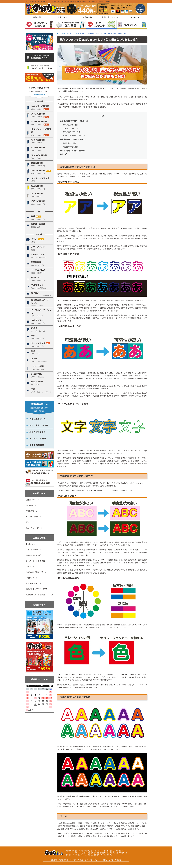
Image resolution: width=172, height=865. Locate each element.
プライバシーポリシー (93, 860)
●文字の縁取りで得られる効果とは (74, 121)
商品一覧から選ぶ (39, 95)
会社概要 (54, 860)
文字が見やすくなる (70, 125)
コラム (74, 33)
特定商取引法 (63, 860)
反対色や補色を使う (70, 147)
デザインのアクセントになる (74, 135)
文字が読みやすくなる (71, 132)
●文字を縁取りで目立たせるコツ (73, 139)
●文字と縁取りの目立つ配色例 (72, 150)
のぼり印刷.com (63, 33)
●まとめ (63, 154)
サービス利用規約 (76, 860)
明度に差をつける (70, 143)
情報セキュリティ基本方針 (111, 860)
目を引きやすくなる (70, 128)
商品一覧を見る (39, 411)
